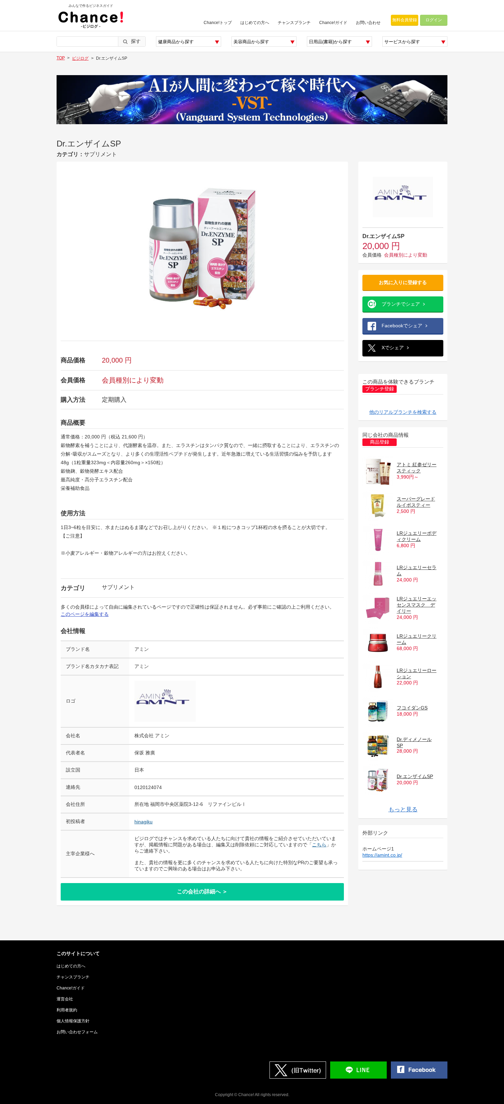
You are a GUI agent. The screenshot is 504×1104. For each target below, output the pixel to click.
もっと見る (403, 809)
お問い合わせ (368, 22)
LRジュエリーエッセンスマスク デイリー (416, 605)
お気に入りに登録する (403, 282)
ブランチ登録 (379, 388)
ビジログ (80, 58)
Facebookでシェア (402, 325)
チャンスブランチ (294, 22)
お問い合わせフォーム (77, 1032)
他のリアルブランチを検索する (402, 412)
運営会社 (65, 999)
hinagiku (143, 821)
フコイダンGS (412, 707)
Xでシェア (393, 347)
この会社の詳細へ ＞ (202, 891)
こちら (319, 844)
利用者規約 (67, 1010)
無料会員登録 (404, 19)
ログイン (433, 19)
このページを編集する (85, 614)
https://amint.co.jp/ (382, 855)
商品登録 (379, 442)
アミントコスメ (413, 795)
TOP (61, 58)
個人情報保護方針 (73, 1021)
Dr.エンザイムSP (415, 776)
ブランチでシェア (401, 304)
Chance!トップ (218, 22)
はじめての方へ (254, 22)
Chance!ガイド (333, 22)
